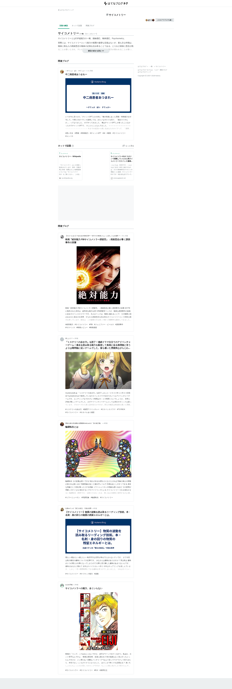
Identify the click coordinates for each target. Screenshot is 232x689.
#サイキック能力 (86, 574)
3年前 (76, 585)
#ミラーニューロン (72, 497)
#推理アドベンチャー (91, 409)
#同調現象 (85, 497)
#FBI (91, 324)
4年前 (106, 423)
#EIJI (96, 670)
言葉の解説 (63, 25)
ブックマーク (63, 153)
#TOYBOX (121, 409)
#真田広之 (103, 670)
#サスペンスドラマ (108, 409)
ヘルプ (156, 70)
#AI (104, 133)
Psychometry (118, 38)
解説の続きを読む (95, 51)
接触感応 (96, 38)
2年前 (76, 338)
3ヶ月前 (90, 71)
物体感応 (106, 38)
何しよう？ (69, 338)
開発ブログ (163, 70)
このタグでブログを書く (165, 20)
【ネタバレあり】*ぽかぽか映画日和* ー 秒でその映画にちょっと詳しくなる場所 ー (92, 236)
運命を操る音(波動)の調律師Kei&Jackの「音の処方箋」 (83, 423)
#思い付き (69, 133)
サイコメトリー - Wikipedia (70, 156)
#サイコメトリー (119, 133)
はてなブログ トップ (67, 10)
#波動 (96, 574)
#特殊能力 (84, 133)
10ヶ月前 (125, 236)
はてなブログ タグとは (145, 70)
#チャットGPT (95, 133)
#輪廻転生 (95, 497)
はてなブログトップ (144, 72)
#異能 (77, 133)
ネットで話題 (77, 25)
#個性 (109, 133)
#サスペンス (70, 327)
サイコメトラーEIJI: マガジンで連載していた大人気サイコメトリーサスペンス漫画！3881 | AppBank (122, 158)
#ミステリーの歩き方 (73, 409)
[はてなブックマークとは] (73, 145)
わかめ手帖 (69, 585)
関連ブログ (90, 25)
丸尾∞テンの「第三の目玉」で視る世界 (78, 508)
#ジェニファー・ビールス (104, 324)
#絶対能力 (69, 324)
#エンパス (69, 136)
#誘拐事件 (119, 324)
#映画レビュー (82, 327)
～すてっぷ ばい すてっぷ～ (75, 71)
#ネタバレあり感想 (87, 412)
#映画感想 (93, 327)
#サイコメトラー (71, 670)
